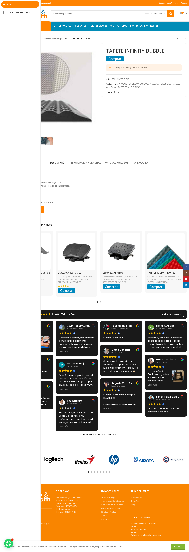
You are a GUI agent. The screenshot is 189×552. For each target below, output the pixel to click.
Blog (133, 504)
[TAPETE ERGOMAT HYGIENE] (166, 251)
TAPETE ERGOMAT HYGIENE (161, 272)
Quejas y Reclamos (110, 512)
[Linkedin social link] (118, 92)
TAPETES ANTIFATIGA (129, 87)
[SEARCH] (170, 13)
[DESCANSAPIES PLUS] (121, 251)
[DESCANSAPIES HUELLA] (76, 251)
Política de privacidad (110, 508)
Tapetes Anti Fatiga (53, 38)
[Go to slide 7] (106, 472)
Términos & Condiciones (112, 501)
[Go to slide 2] (100, 302)
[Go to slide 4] (97, 472)
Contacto (105, 519)
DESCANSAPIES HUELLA (69, 272)
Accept (178, 546)
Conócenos (136, 497)
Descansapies (64, 277)
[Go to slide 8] (109, 472)
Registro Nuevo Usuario (168, 3)
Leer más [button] (63, 351)
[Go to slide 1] (97, 302)
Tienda (104, 515)
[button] (8, 543)
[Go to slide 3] (94, 472)
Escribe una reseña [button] (171, 314)
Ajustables (75, 277)
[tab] (58, 161)
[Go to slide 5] (100, 472)
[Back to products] (181, 38)
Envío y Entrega (108, 497)
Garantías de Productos (112, 504)
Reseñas (135, 501)
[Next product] (185, 38)
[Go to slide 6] (103, 472)
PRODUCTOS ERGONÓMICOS (133, 84)
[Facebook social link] (114, 92)
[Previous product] (178, 38)
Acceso (184, 3)
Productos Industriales (160, 84)
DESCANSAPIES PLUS (113, 272)
